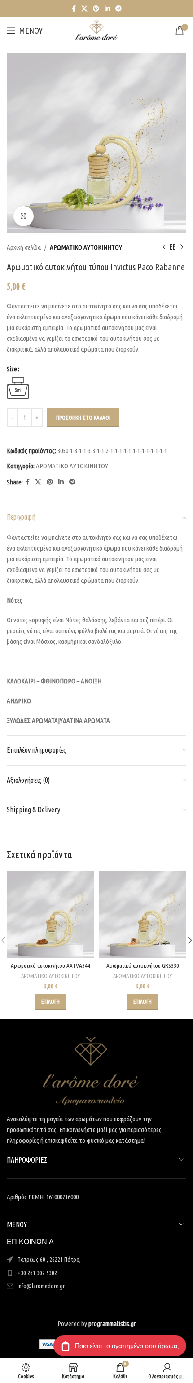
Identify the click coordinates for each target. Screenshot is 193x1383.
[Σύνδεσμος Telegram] (118, 9)
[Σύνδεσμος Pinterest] (96, 9)
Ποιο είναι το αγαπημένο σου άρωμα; (127, 1345)
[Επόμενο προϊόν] (181, 247)
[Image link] (91, 1070)
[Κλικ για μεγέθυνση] (23, 216)
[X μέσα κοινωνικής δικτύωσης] (84, 9)
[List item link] (96, 1273)
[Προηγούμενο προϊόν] (163, 247)
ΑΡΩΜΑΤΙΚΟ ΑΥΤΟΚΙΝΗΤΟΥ (86, 247)
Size (12, 369)
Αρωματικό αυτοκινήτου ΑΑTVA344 (50, 965)
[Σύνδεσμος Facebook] (74, 9)
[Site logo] (96, 30)
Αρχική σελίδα (24, 247)
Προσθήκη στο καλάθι (83, 417)
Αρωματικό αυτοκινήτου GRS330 (142, 965)
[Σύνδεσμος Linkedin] (107, 9)
